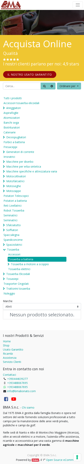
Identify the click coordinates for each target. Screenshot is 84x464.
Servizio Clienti (12, 362)
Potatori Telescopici (16, 196)
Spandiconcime (13, 240)
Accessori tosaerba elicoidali (21, 103)
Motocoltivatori (16, 176)
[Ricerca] (44, 86)
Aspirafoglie (11, 113)
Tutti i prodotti (13, 98)
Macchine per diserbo (19, 161)
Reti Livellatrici (12, 205)
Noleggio (9, 293)
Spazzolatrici (14, 244)
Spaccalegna (11, 235)
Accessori (14, 254)
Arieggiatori (13, 108)
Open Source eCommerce (62, 460)
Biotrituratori (12, 127)
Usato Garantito (13, 349)
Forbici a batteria (14, 142)
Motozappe (13, 191)
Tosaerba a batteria (20, 259)
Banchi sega (11, 122)
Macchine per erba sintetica (23, 166)
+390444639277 (17, 379)
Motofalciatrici (15, 181)
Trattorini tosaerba (18, 288)
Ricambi (8, 353)
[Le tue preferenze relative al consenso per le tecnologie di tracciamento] (77, 457)
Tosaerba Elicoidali (18, 274)
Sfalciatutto (13, 225)
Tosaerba (13, 249)
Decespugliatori (16, 137)
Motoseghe (13, 186)
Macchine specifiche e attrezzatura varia (31, 171)
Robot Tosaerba (14, 210)
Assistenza (9, 358)
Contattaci (9, 375)
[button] (69, 86)
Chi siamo (28, 407)
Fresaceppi (10, 147)
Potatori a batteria (15, 201)
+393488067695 (17, 383)
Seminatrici (10, 215)
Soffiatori (12, 230)
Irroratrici (9, 157)
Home (7, 341)
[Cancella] (51, 86)
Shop (6, 345)
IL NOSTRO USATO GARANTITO (29, 74)
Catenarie (10, 132)
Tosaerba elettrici (19, 269)
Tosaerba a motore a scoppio (30, 264)
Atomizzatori (12, 118)
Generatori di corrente (20, 152)
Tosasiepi (12, 279)
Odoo (35, 460)
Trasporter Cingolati (16, 284)
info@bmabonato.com (21, 391)
